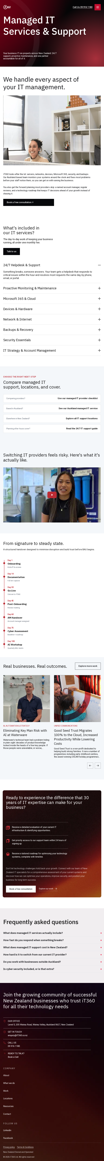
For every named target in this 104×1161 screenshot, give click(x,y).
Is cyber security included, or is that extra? (28, 969)
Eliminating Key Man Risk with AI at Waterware (25, 732)
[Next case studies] (98, 766)
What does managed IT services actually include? (33, 933)
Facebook (8, 1138)
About (6, 1075)
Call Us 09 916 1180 (82, 7)
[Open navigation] (98, 7)
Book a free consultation (19, 202)
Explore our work (46, 889)
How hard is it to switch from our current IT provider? (35, 954)
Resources (8, 1106)
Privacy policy (9, 1147)
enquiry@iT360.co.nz (17, 1035)
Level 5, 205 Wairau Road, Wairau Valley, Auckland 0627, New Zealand (41, 1024)
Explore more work (88, 666)
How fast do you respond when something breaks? (33, 940)
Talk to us (11, 251)
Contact (7, 1114)
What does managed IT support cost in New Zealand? (35, 947)
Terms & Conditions (25, 1147)
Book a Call (13, 1057)
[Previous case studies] (90, 766)
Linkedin (7, 1130)
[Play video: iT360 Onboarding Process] (52, 494)
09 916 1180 (14, 1046)
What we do (9, 1083)
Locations (8, 1098)
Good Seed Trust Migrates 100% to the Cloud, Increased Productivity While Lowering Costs (76, 737)
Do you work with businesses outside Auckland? (32, 961)
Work (5, 1090)
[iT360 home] (7, 7)
